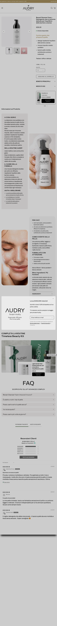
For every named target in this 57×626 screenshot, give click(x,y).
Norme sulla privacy (35, 323)
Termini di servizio (45, 323)
